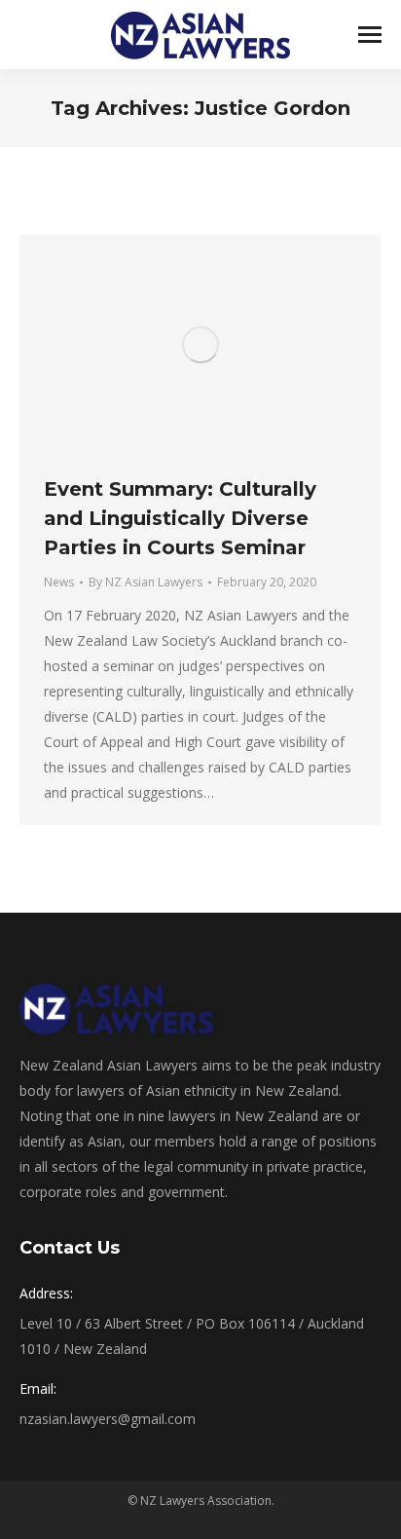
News (59, 582)
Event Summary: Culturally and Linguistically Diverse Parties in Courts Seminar (180, 518)
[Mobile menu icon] (370, 34)
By (145, 582)
